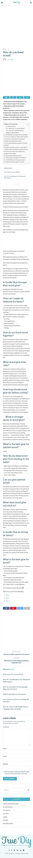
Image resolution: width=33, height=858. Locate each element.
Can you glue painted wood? (13, 155)
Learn (8, 49)
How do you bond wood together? (15, 139)
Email (5, 756)
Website (5, 764)
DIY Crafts (6, 810)
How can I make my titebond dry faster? (16, 137)
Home (4, 49)
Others (5, 820)
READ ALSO (11, 126)
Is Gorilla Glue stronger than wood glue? (16, 135)
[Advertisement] (16, 27)
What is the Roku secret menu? (14, 694)
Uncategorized (8, 823)
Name (5, 748)
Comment (6, 727)
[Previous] (15, 184)
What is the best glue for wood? (15, 162)
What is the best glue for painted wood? (16, 149)
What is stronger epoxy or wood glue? (16, 147)
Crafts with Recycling (10, 804)
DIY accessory (8, 807)
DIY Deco (6, 813)
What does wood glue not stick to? (16, 158)
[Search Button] (28, 790)
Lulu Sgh (10, 59)
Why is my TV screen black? (16, 128)
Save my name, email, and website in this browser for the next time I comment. (17, 772)
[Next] (18, 184)
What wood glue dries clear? (13, 141)
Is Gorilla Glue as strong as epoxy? (15, 160)
